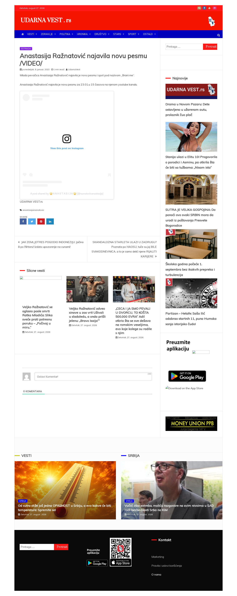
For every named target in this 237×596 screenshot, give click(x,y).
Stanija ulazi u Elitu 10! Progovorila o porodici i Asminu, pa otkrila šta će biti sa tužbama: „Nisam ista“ (191, 162)
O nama (156, 574)
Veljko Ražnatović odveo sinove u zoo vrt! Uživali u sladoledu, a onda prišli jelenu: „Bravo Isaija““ (87, 315)
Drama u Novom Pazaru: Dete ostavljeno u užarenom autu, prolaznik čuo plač (188, 109)
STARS (117, 34)
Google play (199, 8)
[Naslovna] (23, 34)
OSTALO (148, 34)
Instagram (215, 8)
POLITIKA (65, 34)
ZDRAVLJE (47, 34)
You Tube (209, 8)
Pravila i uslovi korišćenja (166, 565)
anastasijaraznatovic (33, 210)
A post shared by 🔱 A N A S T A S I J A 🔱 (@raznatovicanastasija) (66, 193)
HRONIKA (82, 34)
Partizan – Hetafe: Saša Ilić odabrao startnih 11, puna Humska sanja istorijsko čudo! (191, 318)
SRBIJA (22, 501)
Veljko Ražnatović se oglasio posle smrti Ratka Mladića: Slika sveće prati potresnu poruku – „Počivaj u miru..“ (37, 317)
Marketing (157, 556)
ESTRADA (26, 48)
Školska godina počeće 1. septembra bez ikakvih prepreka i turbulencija (190, 269)
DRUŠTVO (100, 34)
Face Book (204, 8)
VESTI (30, 34)
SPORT (132, 34)
